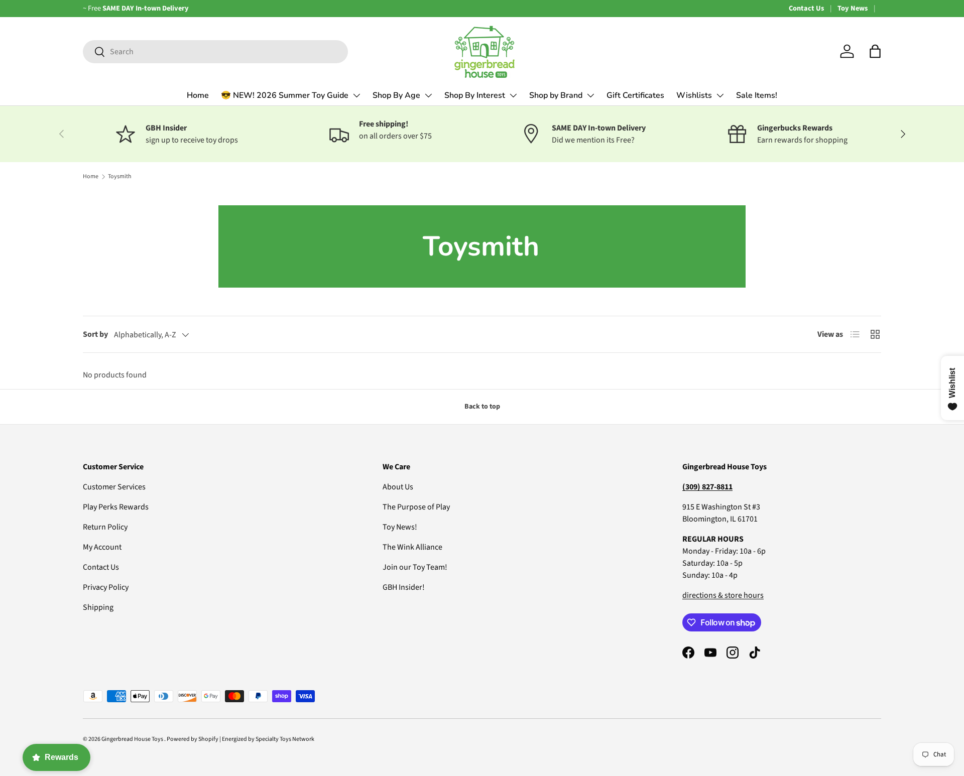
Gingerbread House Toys (132, 739)
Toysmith (120, 176)
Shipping (98, 607)
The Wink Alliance (412, 547)
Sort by (95, 334)
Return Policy (105, 527)
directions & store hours (723, 595)
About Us (398, 486)
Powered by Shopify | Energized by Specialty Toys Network (240, 739)
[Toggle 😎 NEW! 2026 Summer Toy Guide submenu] (356, 95)
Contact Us (806, 8)
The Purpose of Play (416, 506)
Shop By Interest (474, 95)
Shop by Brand (555, 95)
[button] (875, 51)
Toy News (852, 8)
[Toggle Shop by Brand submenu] (590, 95)
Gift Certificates (635, 95)
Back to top (482, 407)
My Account (102, 547)
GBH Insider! (404, 587)
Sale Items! (756, 95)
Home (198, 95)
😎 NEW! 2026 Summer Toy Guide (284, 95)
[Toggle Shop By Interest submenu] (513, 95)
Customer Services (114, 486)
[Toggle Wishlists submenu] (720, 95)
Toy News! (400, 527)
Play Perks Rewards (116, 506)
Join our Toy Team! (415, 567)
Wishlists (694, 95)
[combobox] (215, 51)
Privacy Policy (106, 587)
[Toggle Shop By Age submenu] (428, 95)
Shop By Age (396, 95)
